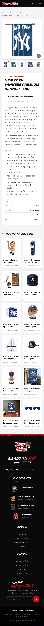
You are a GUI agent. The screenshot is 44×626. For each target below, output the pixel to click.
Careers (22, 547)
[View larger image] (22, 39)
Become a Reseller (22, 542)
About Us (22, 534)
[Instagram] (7, 469)
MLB (6, 76)
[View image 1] (5, 64)
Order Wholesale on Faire (20, 96)
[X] (22, 469)
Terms (22, 569)
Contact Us (22, 573)
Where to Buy (22, 561)
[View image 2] (13, 64)
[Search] (33, 3)
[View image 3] (22, 64)
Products (5, 13)
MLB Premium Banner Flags (18, 13)
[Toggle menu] (39, 3)
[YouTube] (17, 469)
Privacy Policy (22, 565)
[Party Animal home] (10, 3)
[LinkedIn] (32, 469)
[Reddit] (27, 469)
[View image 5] (38, 64)
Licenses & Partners (22, 538)
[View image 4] (30, 64)
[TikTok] (12, 469)
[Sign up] (36, 599)
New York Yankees (17, 76)
